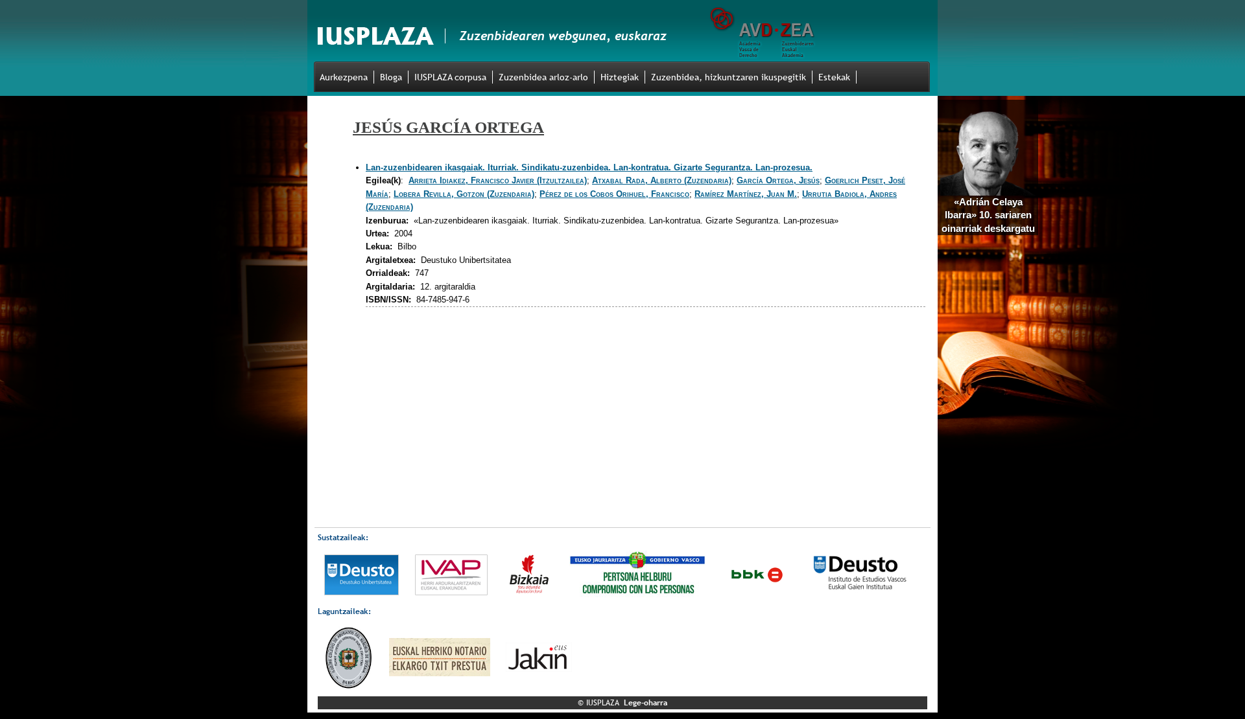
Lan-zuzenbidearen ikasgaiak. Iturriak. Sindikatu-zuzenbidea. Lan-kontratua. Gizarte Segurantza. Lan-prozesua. (589, 167)
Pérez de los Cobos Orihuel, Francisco (614, 194)
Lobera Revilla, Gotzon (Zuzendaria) (464, 194)
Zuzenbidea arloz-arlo (543, 77)
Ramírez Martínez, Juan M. (745, 194)
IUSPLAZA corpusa (450, 77)
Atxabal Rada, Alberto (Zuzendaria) (661, 180)
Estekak (834, 77)
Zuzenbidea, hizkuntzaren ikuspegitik (728, 77)
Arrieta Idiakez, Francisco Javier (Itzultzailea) (498, 180)
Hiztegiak (619, 77)
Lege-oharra (645, 703)
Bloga (391, 77)
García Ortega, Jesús (778, 180)
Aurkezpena (344, 77)
